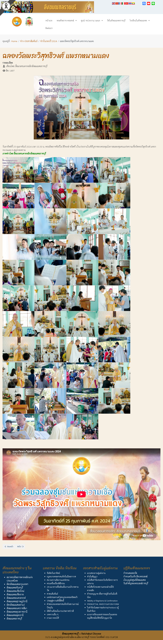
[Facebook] (144, 3)
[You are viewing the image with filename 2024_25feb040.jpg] (114, 401)
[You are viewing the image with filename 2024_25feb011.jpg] (82, 221)
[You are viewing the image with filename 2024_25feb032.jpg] (114, 349)
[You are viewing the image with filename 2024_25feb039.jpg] (82, 401)
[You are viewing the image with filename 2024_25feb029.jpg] (18, 349)
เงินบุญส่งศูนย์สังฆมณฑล (134, 579)
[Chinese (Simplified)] (117, 3)
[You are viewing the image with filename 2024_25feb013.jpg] (18, 247)
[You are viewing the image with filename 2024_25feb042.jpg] (50, 426)
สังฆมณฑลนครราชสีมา (17, 608)
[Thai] (130, 3)
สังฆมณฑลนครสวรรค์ (16, 597)
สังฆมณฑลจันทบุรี (15, 587)
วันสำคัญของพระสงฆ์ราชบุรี (135, 583)
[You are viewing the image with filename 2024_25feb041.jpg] (18, 426)
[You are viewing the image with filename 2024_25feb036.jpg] (114, 375)
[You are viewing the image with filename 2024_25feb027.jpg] (82, 324)
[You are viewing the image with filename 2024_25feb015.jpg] (82, 247)
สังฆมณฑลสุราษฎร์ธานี (17, 601)
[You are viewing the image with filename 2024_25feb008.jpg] (114, 195)
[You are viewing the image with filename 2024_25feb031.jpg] (82, 349)
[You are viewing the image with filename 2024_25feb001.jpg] (18, 170)
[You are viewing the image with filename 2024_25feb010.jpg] (50, 221)
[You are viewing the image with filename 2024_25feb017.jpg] (18, 272)
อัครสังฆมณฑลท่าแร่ (16, 604)
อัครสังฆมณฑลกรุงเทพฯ (17, 584)
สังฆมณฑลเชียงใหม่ (15, 590)
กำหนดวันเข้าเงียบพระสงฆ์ (135, 576)
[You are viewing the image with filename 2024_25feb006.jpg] (50, 195)
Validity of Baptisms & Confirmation (102, 600)
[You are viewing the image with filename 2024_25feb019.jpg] (82, 272)
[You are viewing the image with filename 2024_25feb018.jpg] (50, 272)
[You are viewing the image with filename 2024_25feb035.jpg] (82, 375)
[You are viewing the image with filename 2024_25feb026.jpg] (50, 324)
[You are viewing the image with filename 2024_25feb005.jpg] (18, 195)
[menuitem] (49, 20)
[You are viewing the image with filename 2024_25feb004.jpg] (114, 170)
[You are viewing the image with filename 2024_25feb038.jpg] (50, 401)
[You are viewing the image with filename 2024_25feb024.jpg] (114, 298)
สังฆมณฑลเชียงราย (15, 594)
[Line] (153, 3)
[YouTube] (149, 3)
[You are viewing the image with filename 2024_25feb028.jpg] (114, 324)
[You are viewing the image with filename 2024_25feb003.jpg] (82, 170)
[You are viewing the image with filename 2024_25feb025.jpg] (18, 324)
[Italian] (123, 3)
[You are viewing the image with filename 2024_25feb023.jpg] (82, 298)
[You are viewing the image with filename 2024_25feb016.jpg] (114, 247)
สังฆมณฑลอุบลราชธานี (17, 611)
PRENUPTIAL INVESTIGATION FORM (103, 604)
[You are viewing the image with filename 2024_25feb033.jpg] (18, 375)
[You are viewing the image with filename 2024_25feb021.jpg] (18, 298)
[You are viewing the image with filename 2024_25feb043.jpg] (82, 426)
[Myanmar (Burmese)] (133, 3)
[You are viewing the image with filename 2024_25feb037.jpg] (18, 401)
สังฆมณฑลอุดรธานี (15, 615)
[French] (120, 3)
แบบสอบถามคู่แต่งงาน (96, 573)
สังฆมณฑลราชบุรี (14, 618)
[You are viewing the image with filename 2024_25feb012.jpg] (114, 221)
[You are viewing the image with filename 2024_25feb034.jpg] (50, 375)
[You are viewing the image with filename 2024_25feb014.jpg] (50, 247)
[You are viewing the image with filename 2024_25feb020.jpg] (114, 272)
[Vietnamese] (126, 3)
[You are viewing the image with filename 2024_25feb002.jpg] (50, 170)
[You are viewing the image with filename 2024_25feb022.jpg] (50, 298)
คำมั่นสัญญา (92, 576)
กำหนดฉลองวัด (130, 572)
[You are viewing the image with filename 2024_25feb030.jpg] (50, 349)
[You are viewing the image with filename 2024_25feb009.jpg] (18, 221)
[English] (113, 3)
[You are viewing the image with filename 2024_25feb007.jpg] (82, 195)
